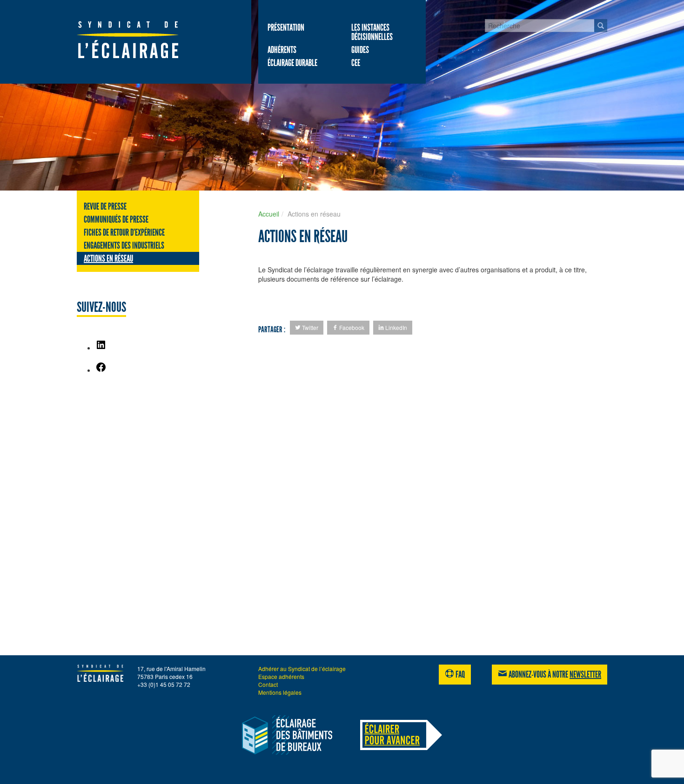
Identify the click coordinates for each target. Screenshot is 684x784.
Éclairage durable (292, 62)
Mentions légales (280, 692)
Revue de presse (105, 206)
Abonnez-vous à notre (554, 674)
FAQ (459, 674)
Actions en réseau (108, 258)
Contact (268, 684)
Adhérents (282, 49)
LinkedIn (395, 327)
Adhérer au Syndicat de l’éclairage (302, 668)
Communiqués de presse (116, 219)
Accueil (268, 213)
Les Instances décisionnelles (372, 32)
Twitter (309, 327)
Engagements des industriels (124, 245)
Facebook (351, 327)
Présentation (286, 27)
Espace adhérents (281, 676)
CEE (355, 62)
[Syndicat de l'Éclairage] (138, 39)
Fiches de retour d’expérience (124, 232)
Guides (360, 49)
